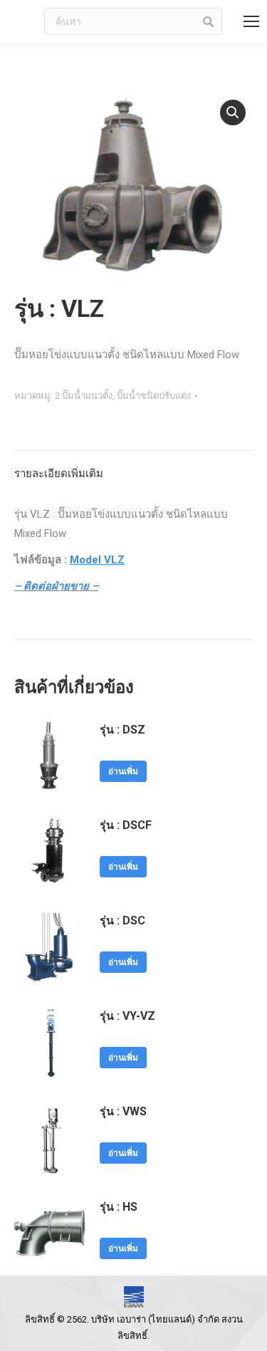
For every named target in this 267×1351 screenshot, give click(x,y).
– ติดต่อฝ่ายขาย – (56, 586)
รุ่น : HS (118, 1207)
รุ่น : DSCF (126, 825)
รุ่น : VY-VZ (127, 1016)
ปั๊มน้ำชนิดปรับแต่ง (154, 395)
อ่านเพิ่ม (123, 771)
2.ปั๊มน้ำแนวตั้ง (83, 395)
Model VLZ (97, 559)
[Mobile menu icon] (251, 21)
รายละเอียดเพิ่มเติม (58, 473)
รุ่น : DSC (122, 920)
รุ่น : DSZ (122, 729)
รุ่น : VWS (123, 1111)
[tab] (133, 467)
